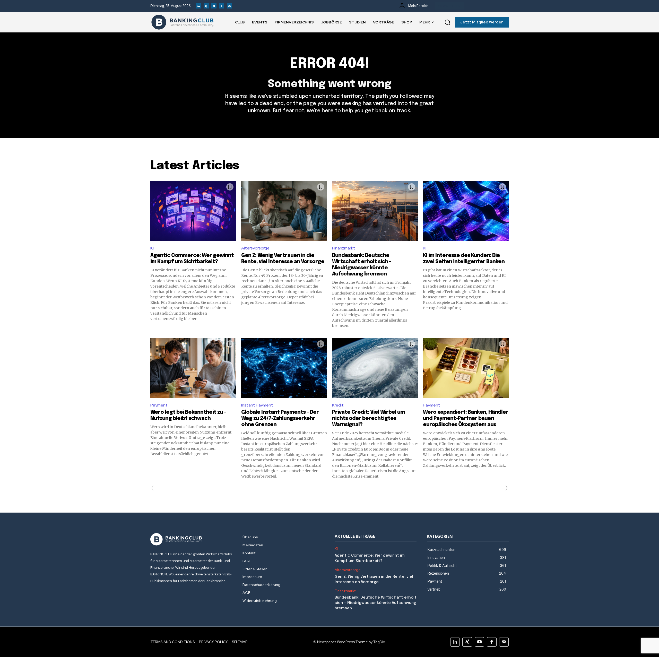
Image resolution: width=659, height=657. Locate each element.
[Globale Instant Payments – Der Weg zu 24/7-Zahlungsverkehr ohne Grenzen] (284, 368)
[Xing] (206, 5)
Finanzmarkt (343, 248)
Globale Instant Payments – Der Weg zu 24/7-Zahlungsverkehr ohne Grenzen (280, 418)
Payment (159, 405)
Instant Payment (257, 405)
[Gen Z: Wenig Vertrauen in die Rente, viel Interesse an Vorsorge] (284, 211)
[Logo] (182, 22)
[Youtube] (213, 5)
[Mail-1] (229, 5)
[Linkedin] (198, 5)
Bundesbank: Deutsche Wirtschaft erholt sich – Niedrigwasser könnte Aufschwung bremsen (376, 602)
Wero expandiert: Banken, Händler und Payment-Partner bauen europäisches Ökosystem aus (465, 418)
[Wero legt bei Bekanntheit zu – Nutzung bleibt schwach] (193, 368)
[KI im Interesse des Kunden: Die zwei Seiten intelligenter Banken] (466, 211)
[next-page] (504, 488)
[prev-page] (154, 488)
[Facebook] (221, 5)
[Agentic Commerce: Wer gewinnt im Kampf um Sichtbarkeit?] (193, 211)
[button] (447, 22)
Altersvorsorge (255, 248)
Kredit (338, 405)
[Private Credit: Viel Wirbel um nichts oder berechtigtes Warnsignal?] (375, 368)
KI (152, 248)
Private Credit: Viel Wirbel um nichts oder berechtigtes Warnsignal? (368, 418)
